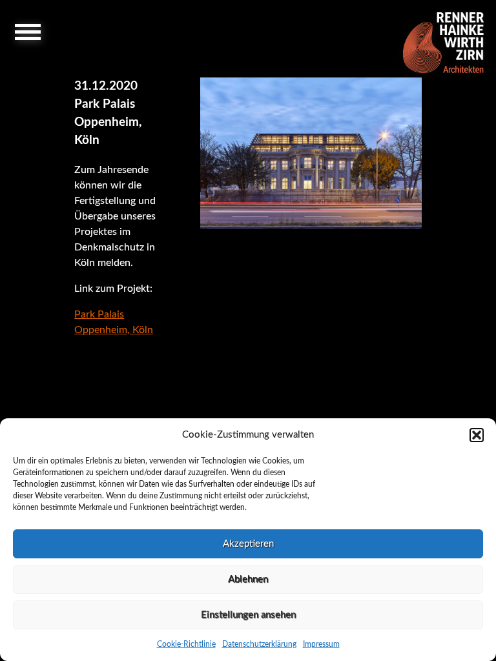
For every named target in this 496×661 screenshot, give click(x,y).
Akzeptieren (248, 544)
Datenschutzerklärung (259, 644)
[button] (476, 435)
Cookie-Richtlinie (186, 644)
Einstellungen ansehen (248, 615)
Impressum (321, 644)
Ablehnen (248, 579)
